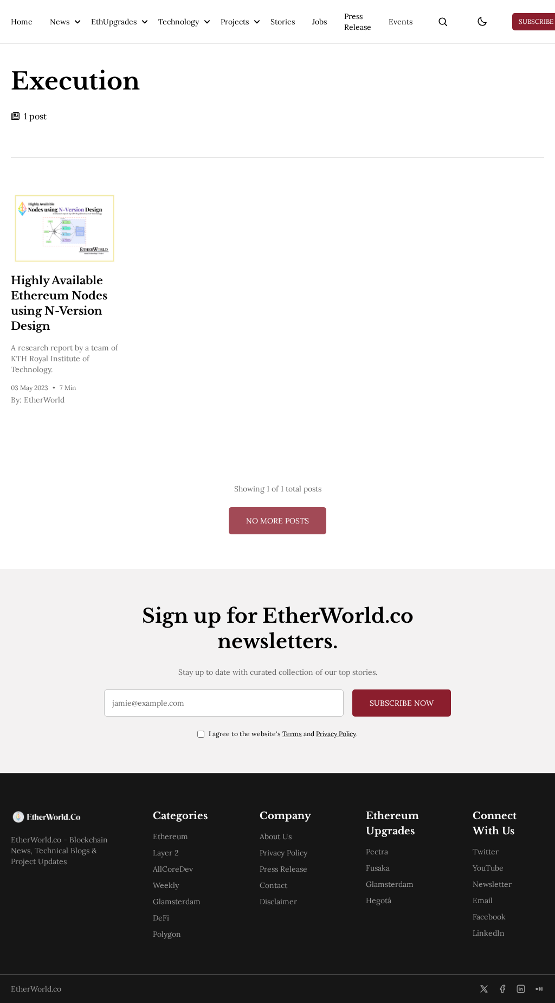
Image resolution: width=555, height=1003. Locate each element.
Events (400, 22)
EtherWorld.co (36, 989)
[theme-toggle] (482, 21)
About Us (276, 836)
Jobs (319, 22)
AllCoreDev (173, 869)
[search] (442, 21)
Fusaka (378, 868)
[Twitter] (484, 989)
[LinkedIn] (521, 989)
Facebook (489, 917)
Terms (292, 734)
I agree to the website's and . (283, 734)
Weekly (166, 885)
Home (22, 22)
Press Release (357, 21)
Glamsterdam (177, 901)
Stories (282, 22)
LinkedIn (489, 933)
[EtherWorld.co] (64, 817)
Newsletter (492, 884)
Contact (273, 885)
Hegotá (378, 900)
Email (483, 900)
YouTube (488, 868)
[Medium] (539, 989)
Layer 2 (166, 853)
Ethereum (170, 836)
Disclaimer (278, 901)
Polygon (167, 934)
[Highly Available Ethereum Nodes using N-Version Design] (64, 228)
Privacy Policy (336, 734)
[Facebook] (502, 989)
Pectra (377, 852)
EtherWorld (44, 400)
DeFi (161, 918)
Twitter (486, 852)
